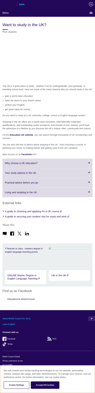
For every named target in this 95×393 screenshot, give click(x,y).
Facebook (26, 154)
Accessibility (7, 365)
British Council (8, 4)
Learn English (8, 324)
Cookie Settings (16, 385)
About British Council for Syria (16, 318)
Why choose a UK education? (27, 165)
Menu (5, 12)
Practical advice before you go (27, 184)
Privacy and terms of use (12, 361)
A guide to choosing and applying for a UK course (32, 211)
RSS (54, 339)
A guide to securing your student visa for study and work (36, 216)
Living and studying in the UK (27, 194)
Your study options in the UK (26, 174)
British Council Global (11, 357)
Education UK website (21, 135)
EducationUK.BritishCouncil (21, 299)
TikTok (10, 344)
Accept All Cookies (45, 385)
